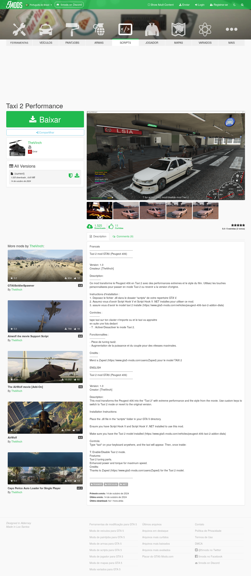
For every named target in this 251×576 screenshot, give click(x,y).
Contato (199, 524)
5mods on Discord (209, 563)
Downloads (99, 228)
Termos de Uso (204, 537)
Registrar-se (220, 4)
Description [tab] (99, 236)
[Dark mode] (234, 4)
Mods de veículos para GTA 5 (106, 530)
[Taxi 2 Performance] (166, 155)
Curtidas (119, 228)
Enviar (186, 4)
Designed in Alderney (18, 523)
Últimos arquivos (152, 524)
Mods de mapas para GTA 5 (105, 563)
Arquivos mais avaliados (156, 550)
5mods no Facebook (210, 556)
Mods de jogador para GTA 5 (106, 556)
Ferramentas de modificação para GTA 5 (113, 524)
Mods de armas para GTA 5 (105, 543)
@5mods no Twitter (209, 550)
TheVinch (35, 142)
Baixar (49, 119)
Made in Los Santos (17, 526)
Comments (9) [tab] (124, 236)
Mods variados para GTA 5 (105, 569)
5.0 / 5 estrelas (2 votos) (233, 229)
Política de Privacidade (208, 530)
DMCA (198, 543)
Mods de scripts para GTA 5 (105, 550)
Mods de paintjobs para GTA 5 (107, 537)
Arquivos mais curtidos (155, 537)
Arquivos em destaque (155, 530)
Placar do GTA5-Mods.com (157, 556)
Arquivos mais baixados (156, 543)
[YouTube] (29, 146)
